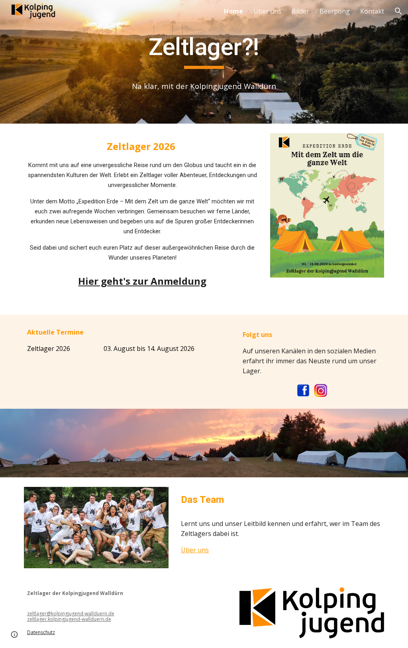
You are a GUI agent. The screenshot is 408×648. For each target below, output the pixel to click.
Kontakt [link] (372, 11)
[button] (398, 11)
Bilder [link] (300, 11)
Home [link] (233, 11)
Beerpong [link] (335, 11)
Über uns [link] (267, 11)
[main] (204, 50)
